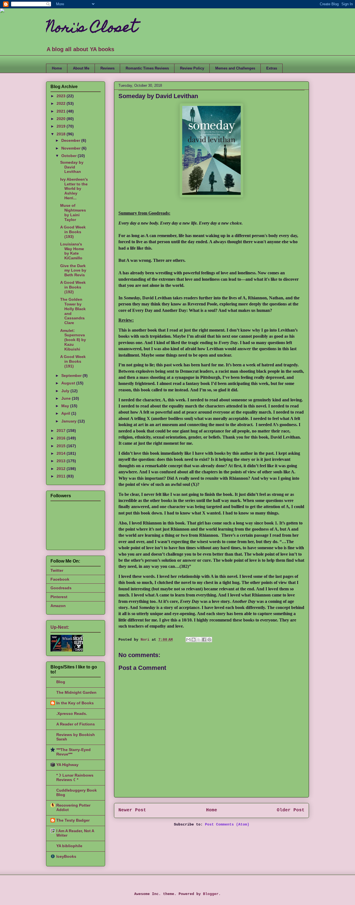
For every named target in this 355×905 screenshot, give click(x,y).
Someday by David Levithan (71, 167)
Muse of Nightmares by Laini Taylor (73, 212)
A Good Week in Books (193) (73, 232)
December (71, 140)
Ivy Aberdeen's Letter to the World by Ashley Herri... (74, 188)
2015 (62, 446)
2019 (62, 126)
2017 (62, 430)
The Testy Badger (73, 820)
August (68, 383)
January (69, 421)
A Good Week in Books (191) (73, 361)
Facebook (59, 579)
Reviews (107, 68)
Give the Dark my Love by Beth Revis (73, 270)
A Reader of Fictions (75, 724)
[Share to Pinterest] (209, 639)
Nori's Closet (91, 28)
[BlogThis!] (193, 639)
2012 (62, 468)
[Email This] (188, 639)
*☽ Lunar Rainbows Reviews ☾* (74, 777)
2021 (62, 111)
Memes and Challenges (235, 68)
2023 (62, 96)
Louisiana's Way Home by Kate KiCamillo (72, 251)
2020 (62, 118)
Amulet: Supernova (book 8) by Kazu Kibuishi (73, 339)
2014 (62, 453)
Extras (271, 68)
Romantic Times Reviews (147, 68)
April (66, 413)
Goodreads (61, 588)
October (69, 155)
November (71, 148)
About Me (81, 68)
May (65, 406)
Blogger (211, 894)
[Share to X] (199, 639)
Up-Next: (59, 627)
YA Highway (67, 764)
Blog (60, 682)
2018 (62, 134)
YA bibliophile (69, 846)
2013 (62, 461)
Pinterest (58, 597)
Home (57, 68)
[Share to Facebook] (204, 639)
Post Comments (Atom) (227, 824)
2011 (62, 476)
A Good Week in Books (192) (73, 287)
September (72, 375)
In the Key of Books (75, 703)
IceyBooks (66, 856)
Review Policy (192, 68)
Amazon (58, 605)
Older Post (291, 810)
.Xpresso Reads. (71, 713)
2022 (62, 103)
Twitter (56, 570)
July (65, 391)
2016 (62, 438)
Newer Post (132, 810)
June (66, 398)
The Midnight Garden (76, 692)
